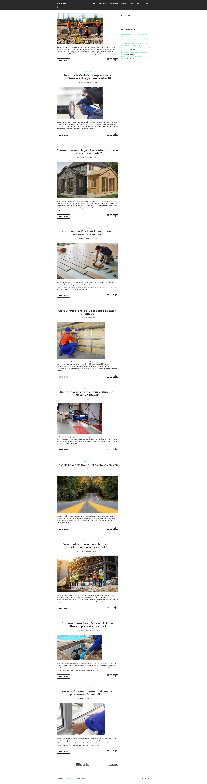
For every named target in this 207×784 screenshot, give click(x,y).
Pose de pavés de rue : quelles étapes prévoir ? (87, 466)
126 (88, 764)
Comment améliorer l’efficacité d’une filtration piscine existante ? (87, 625)
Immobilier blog (71, 778)
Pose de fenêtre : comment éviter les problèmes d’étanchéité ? (87, 693)
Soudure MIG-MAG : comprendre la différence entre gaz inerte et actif (87, 77)
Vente (137, 3)
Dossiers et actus (114, 3)
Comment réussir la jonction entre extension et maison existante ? (87, 152)
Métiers (131, 3)
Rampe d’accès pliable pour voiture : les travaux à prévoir (87, 393)
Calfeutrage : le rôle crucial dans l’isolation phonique (87, 312)
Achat (94, 3)
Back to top (145, 779)
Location (123, 3)
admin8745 (81, 82)
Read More (63, 60)
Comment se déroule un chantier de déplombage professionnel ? (87, 545)
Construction (102, 3)
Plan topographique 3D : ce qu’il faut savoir (134, 34)
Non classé (87, 307)
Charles (82, 698)
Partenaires (145, 3)
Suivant (113, 764)
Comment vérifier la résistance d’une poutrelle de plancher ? (87, 233)
